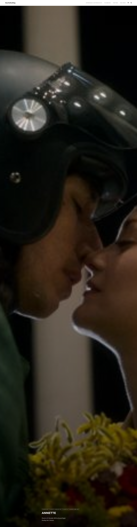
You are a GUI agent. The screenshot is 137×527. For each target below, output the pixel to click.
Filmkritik (65, 509)
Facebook (107, 2)
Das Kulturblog (10, 3)
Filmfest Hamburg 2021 (55, 509)
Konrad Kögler (62, 518)
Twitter (115, 2)
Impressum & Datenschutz (94, 2)
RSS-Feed (123, 2)
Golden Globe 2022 (74, 509)
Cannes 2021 (45, 509)
